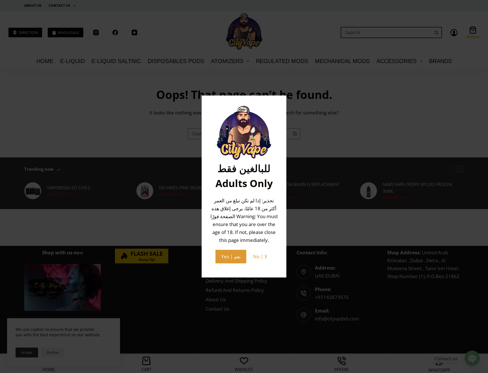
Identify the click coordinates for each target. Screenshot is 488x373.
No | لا (260, 256)
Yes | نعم (231, 256)
